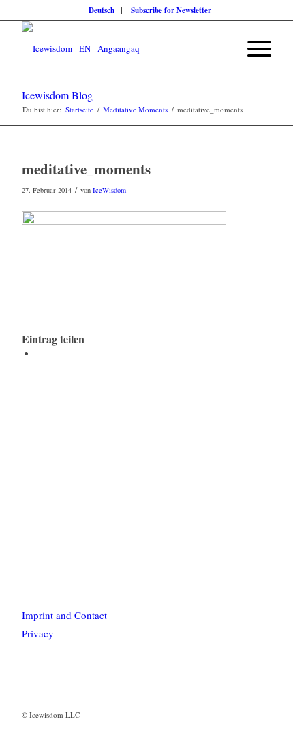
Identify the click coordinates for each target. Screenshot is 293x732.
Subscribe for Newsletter (171, 10)
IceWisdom (109, 190)
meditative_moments (86, 169)
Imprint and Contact (64, 615)
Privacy (38, 633)
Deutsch (101, 10)
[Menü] (252, 48)
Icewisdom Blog (57, 95)
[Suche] (220, 48)
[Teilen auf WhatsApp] (38, 353)
